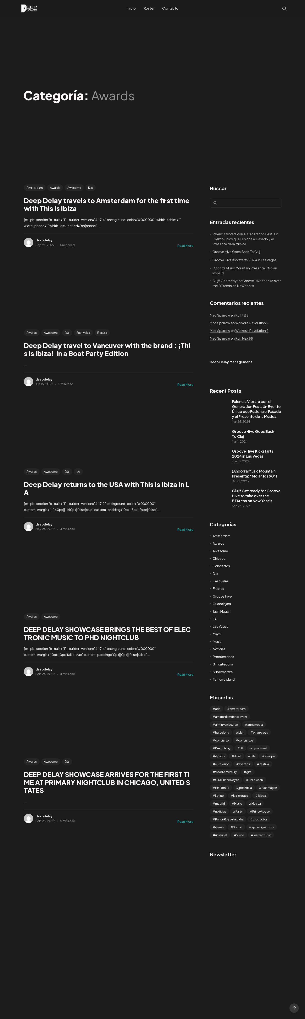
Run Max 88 (244, 338)
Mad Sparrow (220, 315)
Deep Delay (223, 748)
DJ (241, 748)
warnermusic (262, 835)
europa (270, 756)
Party (239, 811)
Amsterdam (35, 187)
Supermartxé (223, 672)
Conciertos (221, 566)
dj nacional (260, 748)
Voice (240, 835)
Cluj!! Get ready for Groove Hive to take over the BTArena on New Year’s (246, 283)
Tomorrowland (224, 679)
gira (248, 772)
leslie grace (240, 795)
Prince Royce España (229, 819)
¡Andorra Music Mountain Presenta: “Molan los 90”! (244, 270)
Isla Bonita (222, 787)
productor (260, 819)
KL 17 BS (242, 315)
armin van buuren (226, 724)
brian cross (260, 732)
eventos (244, 764)
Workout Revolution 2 (251, 323)
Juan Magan (222, 611)
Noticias (219, 649)
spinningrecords (263, 827)
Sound (237, 827)
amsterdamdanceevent (231, 716)
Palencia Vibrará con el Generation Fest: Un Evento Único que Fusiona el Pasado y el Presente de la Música (245, 239)
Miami (217, 634)
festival (265, 764)
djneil (237, 756)
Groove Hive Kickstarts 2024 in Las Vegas (244, 260)
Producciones (223, 656)
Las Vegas (220, 626)
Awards (55, 187)
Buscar (218, 188)
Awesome (74, 187)
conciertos (245, 740)
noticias (220, 811)
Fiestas (102, 332)
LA (78, 471)
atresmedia (255, 724)
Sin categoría (223, 664)
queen (219, 827)
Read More (185, 245)
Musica (256, 803)
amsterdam (238, 709)
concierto (222, 740)
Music (217, 641)
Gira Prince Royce (227, 780)
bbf (240, 732)
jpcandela (245, 787)
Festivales (83, 332)
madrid (220, 803)
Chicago (219, 558)
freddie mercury (226, 772)
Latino (219, 795)
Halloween (256, 780)
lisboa (262, 795)
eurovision (222, 764)
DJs (90, 187)
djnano (220, 756)
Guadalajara (222, 604)
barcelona (222, 732)
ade (217, 709)
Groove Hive (222, 596)
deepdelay (43, 240)
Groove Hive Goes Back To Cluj (236, 251)
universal (221, 835)
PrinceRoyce (261, 811)
